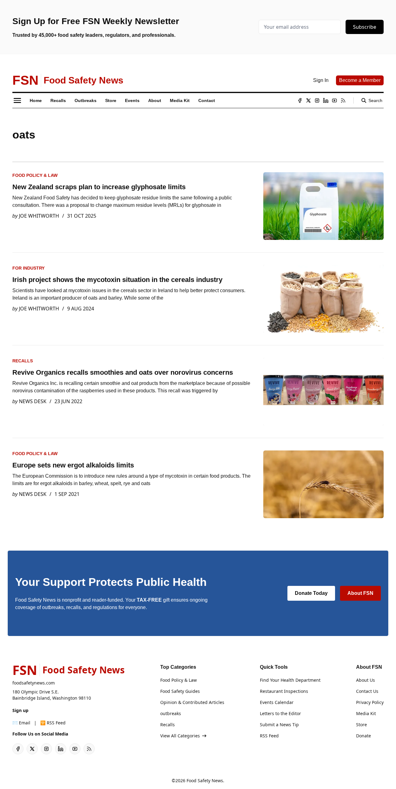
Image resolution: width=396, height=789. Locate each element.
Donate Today (311, 593)
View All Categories (180, 736)
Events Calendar (277, 702)
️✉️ (21, 723)
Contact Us (367, 691)
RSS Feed (269, 736)
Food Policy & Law (35, 175)
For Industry (28, 268)
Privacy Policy (370, 702)
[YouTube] (334, 100)
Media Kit (366, 713)
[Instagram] (317, 100)
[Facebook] (300, 100)
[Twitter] (308, 100)
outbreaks (170, 713)
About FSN (360, 593)
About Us (365, 680)
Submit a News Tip (279, 724)
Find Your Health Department (290, 680)
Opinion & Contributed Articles (192, 702)
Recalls (22, 360)
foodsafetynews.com (33, 683)
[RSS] (343, 100)
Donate (363, 736)
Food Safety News (205, 780)
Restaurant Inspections (284, 691)
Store (361, 724)
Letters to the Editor (280, 713)
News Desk (32, 401)
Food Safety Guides (180, 691)
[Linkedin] (326, 100)
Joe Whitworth (39, 215)
